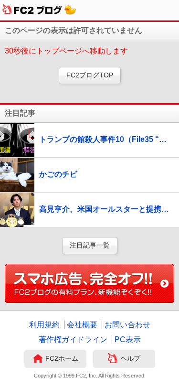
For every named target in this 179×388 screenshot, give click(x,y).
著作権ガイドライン (73, 339)
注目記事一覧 (90, 245)
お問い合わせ (127, 325)
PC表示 (128, 339)
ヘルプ (130, 358)
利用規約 (44, 325)
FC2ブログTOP (89, 75)
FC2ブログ (39, 10)
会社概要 (82, 325)
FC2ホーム (61, 358)
